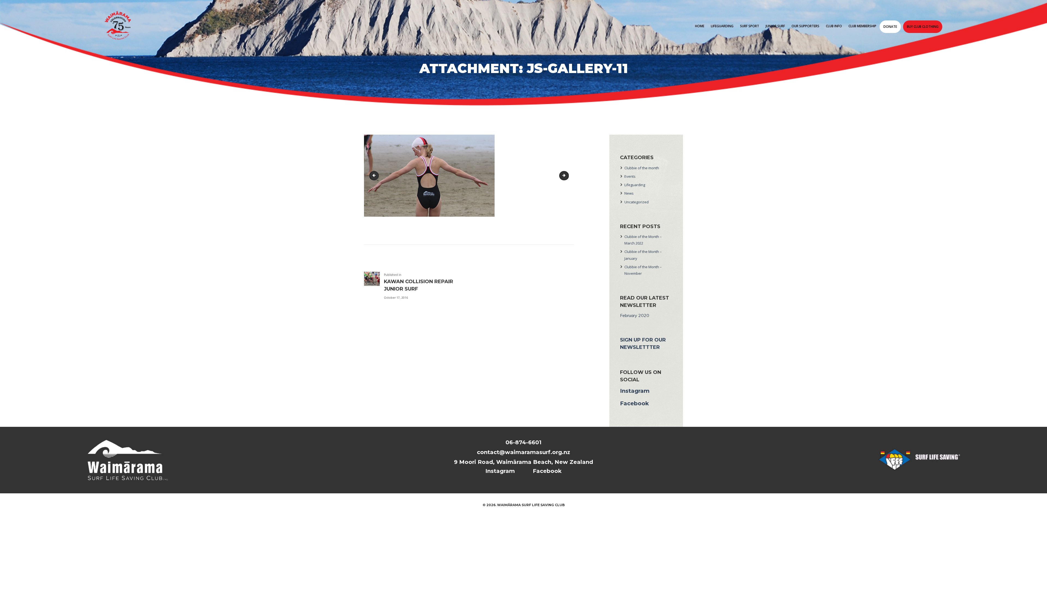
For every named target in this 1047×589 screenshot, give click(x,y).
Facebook (634, 403)
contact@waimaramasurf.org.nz (523, 452)
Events (630, 176)
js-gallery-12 (567, 175)
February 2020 (634, 315)
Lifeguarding (634, 184)
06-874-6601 (523, 442)
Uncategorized (636, 202)
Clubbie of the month (641, 167)
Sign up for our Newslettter (643, 343)
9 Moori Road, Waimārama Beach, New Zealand (523, 462)
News (629, 193)
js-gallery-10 (375, 175)
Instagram (634, 391)
